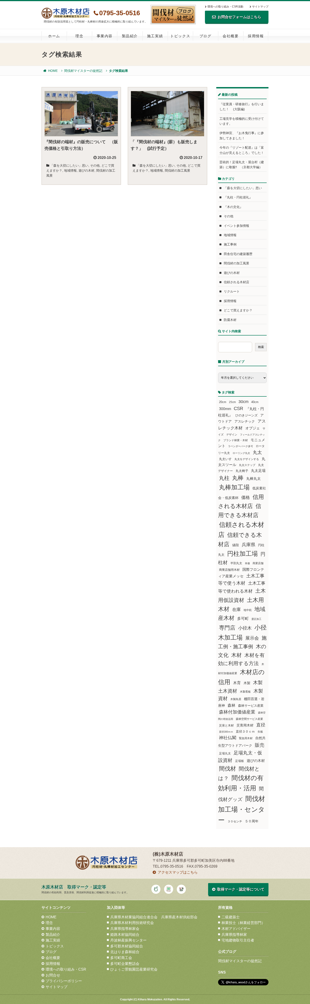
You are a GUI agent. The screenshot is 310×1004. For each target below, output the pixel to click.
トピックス (180, 36)
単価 (247, 563)
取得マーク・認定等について (240, 889)
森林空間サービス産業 (249, 719)
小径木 (245, 628)
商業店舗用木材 (229, 569)
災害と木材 (226, 725)
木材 (236, 655)
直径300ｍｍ (226, 731)
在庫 (236, 609)
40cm (254, 402)
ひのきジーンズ (246, 415)
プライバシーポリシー (64, 981)
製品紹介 (130, 36)
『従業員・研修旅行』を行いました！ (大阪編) (241, 106)
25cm (232, 402)
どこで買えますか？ (238, 310)
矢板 (260, 731)
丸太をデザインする (246, 459)
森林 (231, 705)
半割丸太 (236, 563)
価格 (245, 497)
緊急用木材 (246, 738)
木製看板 (245, 691)
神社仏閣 (227, 737)
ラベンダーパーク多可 (240, 446)
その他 (95, 165)
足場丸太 (225, 753)
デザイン (231, 434)
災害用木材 (244, 725)
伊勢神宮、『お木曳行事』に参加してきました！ (241, 135)
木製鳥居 (235, 699)
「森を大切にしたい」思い (69, 165)
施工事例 (230, 244)
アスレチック (244, 421)
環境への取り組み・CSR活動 (225, 6)
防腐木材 (230, 320)
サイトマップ (260, 6)
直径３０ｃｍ (245, 731)
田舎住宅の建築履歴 (238, 254)
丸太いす (225, 459)
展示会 (252, 638)
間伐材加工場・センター (241, 809)
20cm (222, 402)
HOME (53, 71)
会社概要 (231, 36)
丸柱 (224, 478)
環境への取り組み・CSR (66, 969)
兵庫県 (248, 544)
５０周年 (251, 821)
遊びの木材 (86, 170)
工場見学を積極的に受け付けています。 (241, 121)
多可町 (243, 618)
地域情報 (70, 170)
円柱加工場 (242, 553)
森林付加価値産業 (237, 711)
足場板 (239, 761)
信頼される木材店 (236, 282)
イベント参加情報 (236, 226)
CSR (238, 408)
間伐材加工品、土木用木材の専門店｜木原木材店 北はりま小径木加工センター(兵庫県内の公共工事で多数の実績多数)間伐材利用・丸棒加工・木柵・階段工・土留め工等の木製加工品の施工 (65, 13)
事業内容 (105, 36)
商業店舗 (258, 563)
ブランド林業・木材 (235, 440)
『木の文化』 (233, 207)
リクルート (232, 291)
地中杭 (248, 609)
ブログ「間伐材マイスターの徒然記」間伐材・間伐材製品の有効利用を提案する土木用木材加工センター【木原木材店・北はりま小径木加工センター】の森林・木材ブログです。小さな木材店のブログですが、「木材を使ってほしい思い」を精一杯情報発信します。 (173, 14)
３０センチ (234, 821)
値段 (235, 545)
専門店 (227, 628)
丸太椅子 (242, 471)
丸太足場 (258, 471)
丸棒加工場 (234, 487)
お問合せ (53, 975)
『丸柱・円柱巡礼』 (238, 197)
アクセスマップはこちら (178, 872)
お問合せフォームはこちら (239, 17)
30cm (243, 401)
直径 (260, 724)
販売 (259, 745)
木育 (237, 683)
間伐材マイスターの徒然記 (83, 71)
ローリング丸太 (241, 453)
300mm (225, 409)
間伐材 (227, 769)
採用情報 (256, 36)
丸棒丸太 (253, 479)
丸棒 (238, 478)
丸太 (257, 452)
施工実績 (155, 36)
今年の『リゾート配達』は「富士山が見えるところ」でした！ (241, 150)
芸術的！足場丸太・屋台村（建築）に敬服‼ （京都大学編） (241, 164)
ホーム (54, 36)
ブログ (205, 36)
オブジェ (252, 428)
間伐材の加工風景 (177, 170)
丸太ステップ (247, 464)
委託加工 (256, 619)
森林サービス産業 (250, 705)
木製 (247, 683)
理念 (79, 36)
